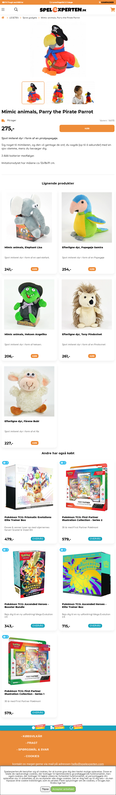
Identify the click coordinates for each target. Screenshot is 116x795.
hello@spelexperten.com (87, 764)
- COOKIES (31, 756)
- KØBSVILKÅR (22, 736)
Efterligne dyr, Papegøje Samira (82, 247)
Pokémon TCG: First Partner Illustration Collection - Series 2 (82, 519)
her (64, 783)
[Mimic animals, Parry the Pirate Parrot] (33, 92)
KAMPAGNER (107, 2)
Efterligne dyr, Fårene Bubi (22, 421)
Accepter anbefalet (63, 789)
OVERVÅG (37, 539)
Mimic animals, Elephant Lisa (23, 247)
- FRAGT (31, 742)
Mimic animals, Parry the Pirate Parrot (60, 18)
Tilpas (45, 789)
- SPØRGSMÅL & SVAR (33, 749)
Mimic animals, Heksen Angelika (26, 334)
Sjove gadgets (30, 18)
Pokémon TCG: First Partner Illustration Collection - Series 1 (24, 692)
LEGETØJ (14, 18)
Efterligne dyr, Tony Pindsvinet (82, 334)
